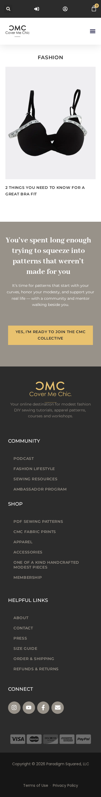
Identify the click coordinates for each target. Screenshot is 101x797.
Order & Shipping (33, 658)
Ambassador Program (40, 489)
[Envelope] (57, 707)
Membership (27, 577)
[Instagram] (14, 707)
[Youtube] (29, 707)
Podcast (23, 458)
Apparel (22, 541)
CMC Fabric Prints (34, 531)
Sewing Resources (35, 479)
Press (20, 638)
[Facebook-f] (43, 707)
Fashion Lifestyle (34, 468)
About (20, 617)
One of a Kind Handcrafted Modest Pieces (46, 565)
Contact (23, 628)
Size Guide (25, 648)
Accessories (28, 552)
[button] (8, 9)
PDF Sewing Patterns (38, 521)
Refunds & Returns (36, 668)
